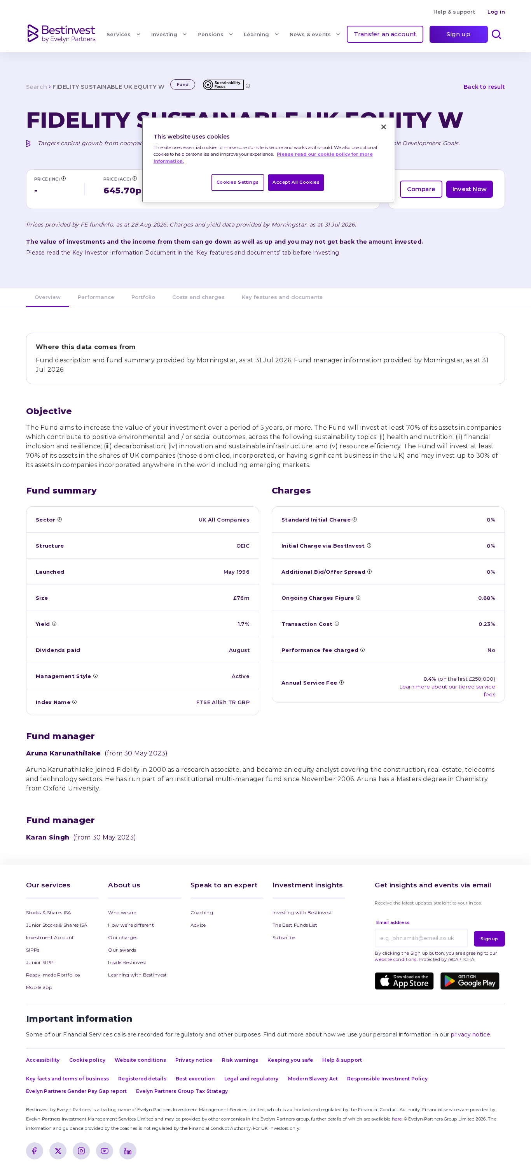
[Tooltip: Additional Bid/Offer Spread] (369, 571)
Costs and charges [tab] (198, 297)
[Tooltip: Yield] (54, 623)
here (397, 1119)
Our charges (122, 937)
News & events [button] (310, 34)
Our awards (122, 950)
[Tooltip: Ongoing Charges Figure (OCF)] (358, 597)
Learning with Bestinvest (137, 975)
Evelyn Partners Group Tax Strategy (182, 1091)
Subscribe (283, 937)
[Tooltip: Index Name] (74, 701)
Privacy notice (194, 1060)
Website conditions (140, 1060)
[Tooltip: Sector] (59, 519)
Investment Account (50, 937)
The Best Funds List (295, 925)
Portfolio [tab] (143, 297)
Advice (198, 925)
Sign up (458, 34)
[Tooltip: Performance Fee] (362, 649)
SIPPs (33, 950)
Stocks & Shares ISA (49, 912)
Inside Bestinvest (127, 962)
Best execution (195, 1079)
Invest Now (469, 189)
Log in (496, 12)
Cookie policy (87, 1060)
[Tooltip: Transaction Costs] (336, 623)
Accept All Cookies (296, 182)
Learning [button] (256, 34)
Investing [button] (164, 34)
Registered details (142, 1079)
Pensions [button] (210, 34)
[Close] (383, 126)
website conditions (395, 959)
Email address (393, 922)
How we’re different (131, 925)
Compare (421, 189)
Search (36, 86)
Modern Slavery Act (313, 1079)
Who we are (122, 912)
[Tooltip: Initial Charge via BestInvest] (369, 545)
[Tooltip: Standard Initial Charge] (354, 519)
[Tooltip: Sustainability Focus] (247, 85)
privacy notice (470, 1034)
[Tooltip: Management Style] (95, 675)
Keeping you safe (290, 1060)
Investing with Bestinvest (302, 912)
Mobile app (39, 987)
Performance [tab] (96, 297)
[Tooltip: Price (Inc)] (63, 178)
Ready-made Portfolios (53, 975)
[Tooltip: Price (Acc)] (134, 178)
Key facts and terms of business (67, 1079)
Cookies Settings (238, 182)
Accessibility (43, 1060)
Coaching (201, 912)
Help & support (454, 12)
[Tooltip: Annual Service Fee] (341, 682)
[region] (268, 160)
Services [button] (119, 34)
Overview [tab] (48, 297)
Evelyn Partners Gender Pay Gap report (76, 1091)
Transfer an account (385, 34)
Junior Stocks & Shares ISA (57, 925)
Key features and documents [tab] (282, 297)
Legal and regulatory (251, 1079)
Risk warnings (240, 1060)
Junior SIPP (40, 962)
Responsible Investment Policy (387, 1079)
